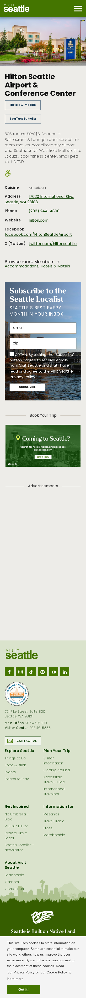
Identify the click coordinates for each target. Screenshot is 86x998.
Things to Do (15, 758)
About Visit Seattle (15, 865)
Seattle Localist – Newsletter (19, 848)
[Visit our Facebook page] (9, 671)
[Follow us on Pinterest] (42, 671)
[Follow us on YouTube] (53, 671)
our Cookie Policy (54, 972)
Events (10, 772)
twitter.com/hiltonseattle (53, 244)
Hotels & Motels (23, 104)
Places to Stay (17, 779)
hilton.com (38, 221)
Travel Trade (53, 821)
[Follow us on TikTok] (31, 671)
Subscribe (27, 387)
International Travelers (54, 792)
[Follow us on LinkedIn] (64, 671)
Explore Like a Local (16, 836)
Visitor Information (53, 761)
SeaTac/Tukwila (23, 118)
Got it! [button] (23, 989)
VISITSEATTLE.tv (16, 826)
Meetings (51, 814)
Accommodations (21, 266)
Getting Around (56, 770)
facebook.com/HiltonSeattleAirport (38, 235)
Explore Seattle (19, 751)
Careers (12, 882)
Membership (54, 835)
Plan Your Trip (56, 751)
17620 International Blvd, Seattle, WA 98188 (39, 199)
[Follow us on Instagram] (20, 671)
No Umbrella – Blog (17, 817)
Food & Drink (15, 765)
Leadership (14, 875)
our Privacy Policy (21, 972)
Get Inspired (17, 807)
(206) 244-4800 (44, 211)
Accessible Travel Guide (54, 780)
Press (48, 828)
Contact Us (26, 741)
